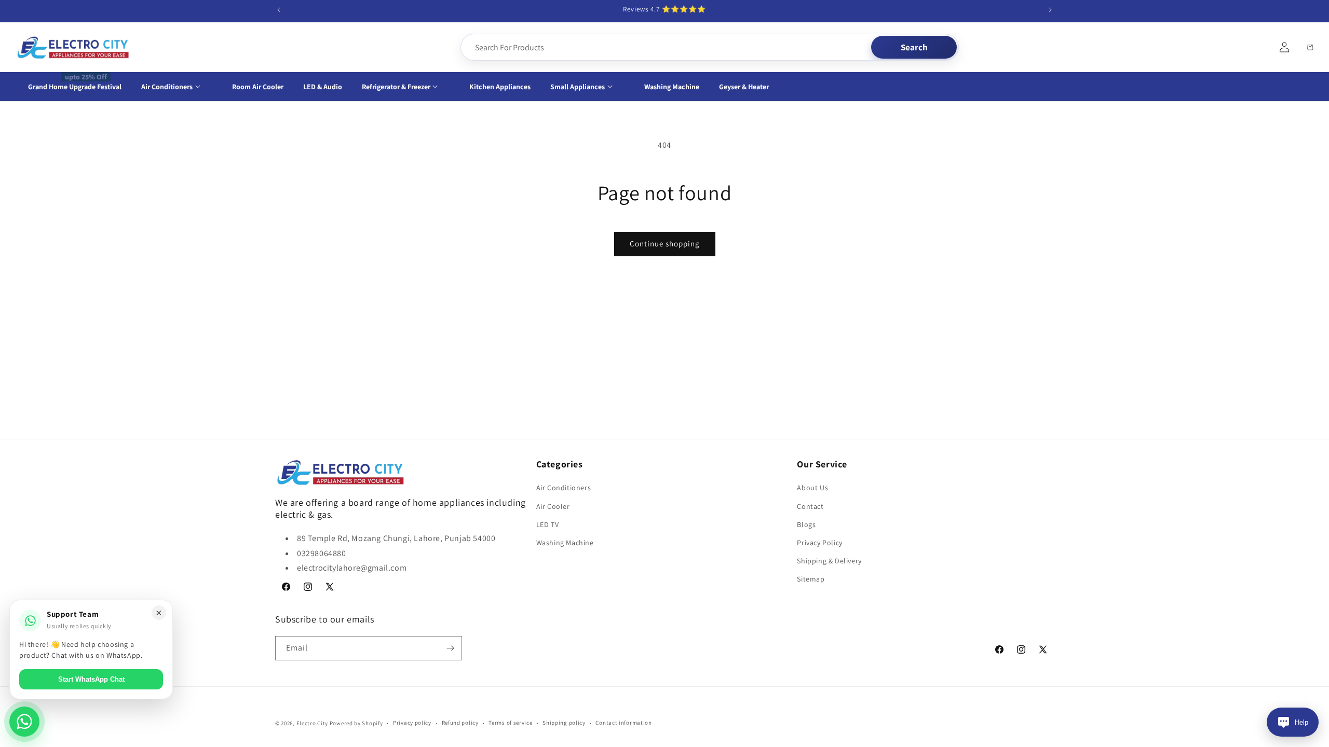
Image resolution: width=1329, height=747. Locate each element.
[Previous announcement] (278, 10)
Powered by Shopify (356, 723)
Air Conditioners (563, 487)
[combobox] (667, 47)
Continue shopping (665, 243)
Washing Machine (565, 542)
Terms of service (510, 722)
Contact (810, 506)
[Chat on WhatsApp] (24, 722)
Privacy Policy (819, 542)
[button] (176, 86)
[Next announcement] (1050, 10)
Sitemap (810, 579)
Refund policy (460, 722)
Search (914, 47)
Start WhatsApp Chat (91, 679)
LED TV (547, 524)
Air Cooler (553, 506)
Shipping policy (564, 722)
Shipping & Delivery (829, 560)
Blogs (806, 524)
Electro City (312, 723)
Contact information (623, 722)
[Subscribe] (450, 648)
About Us (812, 487)
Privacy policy (412, 722)
